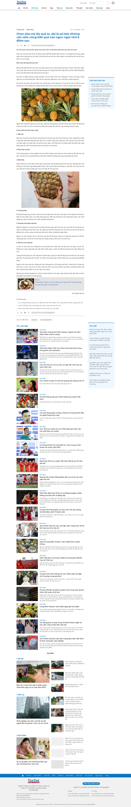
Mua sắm (69, 8)
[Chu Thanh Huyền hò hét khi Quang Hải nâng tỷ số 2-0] (27, 385)
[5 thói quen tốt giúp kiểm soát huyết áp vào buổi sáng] (57, 764)
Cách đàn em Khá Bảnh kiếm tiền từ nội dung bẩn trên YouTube (100, 382)
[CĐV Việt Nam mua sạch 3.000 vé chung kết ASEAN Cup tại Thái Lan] (27, 562)
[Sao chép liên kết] (28, 45)
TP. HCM (94, 791)
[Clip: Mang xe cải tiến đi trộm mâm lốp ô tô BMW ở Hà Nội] (57, 665)
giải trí (93, 96)
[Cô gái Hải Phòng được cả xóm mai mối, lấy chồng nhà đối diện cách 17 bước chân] (27, 514)
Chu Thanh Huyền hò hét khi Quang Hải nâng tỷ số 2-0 (62, 381)
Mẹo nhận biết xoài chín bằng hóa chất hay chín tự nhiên (38, 308)
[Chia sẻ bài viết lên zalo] (21, 45)
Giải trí (44, 8)
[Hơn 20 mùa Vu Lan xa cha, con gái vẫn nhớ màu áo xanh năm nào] (27, 369)
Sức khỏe (89, 8)
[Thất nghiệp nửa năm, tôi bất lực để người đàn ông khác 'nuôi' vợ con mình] (32, 708)
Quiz (108, 8)
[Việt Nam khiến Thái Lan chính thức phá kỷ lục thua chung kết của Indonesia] (27, 352)
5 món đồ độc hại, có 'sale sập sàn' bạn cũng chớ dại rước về (39, 305)
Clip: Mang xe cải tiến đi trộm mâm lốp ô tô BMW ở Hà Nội (74, 663)
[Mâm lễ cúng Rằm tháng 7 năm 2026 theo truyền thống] (27, 546)
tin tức (101, 84)
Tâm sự (59, 8)
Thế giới (79, 8)
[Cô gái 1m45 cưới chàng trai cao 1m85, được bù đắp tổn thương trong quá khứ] (27, 578)
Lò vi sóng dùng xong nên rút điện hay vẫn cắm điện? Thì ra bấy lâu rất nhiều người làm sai (50, 303)
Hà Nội (70, 791)
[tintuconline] (18, 8)
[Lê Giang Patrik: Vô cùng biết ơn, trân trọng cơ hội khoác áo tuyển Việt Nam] (27, 449)
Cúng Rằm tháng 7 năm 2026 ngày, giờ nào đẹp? (59, 607)
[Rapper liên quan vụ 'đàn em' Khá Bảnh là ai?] (57, 688)
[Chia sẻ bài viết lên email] (25, 45)
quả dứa (23, 59)
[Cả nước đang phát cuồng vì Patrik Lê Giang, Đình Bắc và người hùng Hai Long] (27, 417)
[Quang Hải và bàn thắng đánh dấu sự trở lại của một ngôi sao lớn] (27, 481)
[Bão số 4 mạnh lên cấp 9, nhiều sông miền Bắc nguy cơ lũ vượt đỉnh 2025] (32, 672)
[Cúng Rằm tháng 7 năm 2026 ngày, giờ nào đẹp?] (27, 610)
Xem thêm (50, 653)
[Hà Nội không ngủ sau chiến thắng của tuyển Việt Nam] (27, 401)
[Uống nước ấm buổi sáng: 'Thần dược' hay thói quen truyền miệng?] (57, 753)
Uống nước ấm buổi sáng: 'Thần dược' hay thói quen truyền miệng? (74, 752)
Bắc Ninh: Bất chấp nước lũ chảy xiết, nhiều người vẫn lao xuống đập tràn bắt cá (101, 356)
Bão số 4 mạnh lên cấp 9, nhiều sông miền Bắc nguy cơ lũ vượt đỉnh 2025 (101, 331)
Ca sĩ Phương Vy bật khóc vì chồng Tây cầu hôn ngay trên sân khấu (100, 347)
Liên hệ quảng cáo (91, 783)
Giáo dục (99, 8)
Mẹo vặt (37, 279)
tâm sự (99, 106)
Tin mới (93, 326)
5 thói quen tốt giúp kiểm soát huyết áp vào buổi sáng (74, 763)
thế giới (101, 99)
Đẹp (51, 8)
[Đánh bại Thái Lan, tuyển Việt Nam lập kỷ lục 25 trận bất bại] (27, 465)
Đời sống (34, 8)
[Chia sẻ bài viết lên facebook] (17, 45)
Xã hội (25, 8)
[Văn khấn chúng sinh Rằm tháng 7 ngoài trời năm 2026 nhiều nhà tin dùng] (27, 336)
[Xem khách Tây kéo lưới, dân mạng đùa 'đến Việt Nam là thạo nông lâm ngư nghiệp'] (27, 642)
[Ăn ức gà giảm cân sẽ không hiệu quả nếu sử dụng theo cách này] (32, 748)
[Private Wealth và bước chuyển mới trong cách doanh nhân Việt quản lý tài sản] (27, 594)
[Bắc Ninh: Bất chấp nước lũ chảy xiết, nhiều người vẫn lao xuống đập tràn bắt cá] (57, 676)
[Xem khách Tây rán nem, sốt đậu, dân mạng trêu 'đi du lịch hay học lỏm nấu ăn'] (27, 530)
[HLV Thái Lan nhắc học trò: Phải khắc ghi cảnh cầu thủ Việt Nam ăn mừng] (27, 433)
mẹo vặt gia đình (46, 320)
